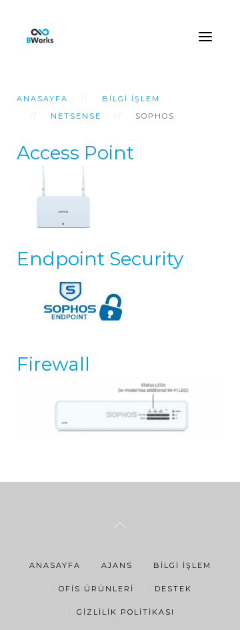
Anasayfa (42, 98)
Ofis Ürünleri (96, 588)
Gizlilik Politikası (126, 612)
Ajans (117, 565)
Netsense (76, 116)
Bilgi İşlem (131, 98)
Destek (173, 588)
